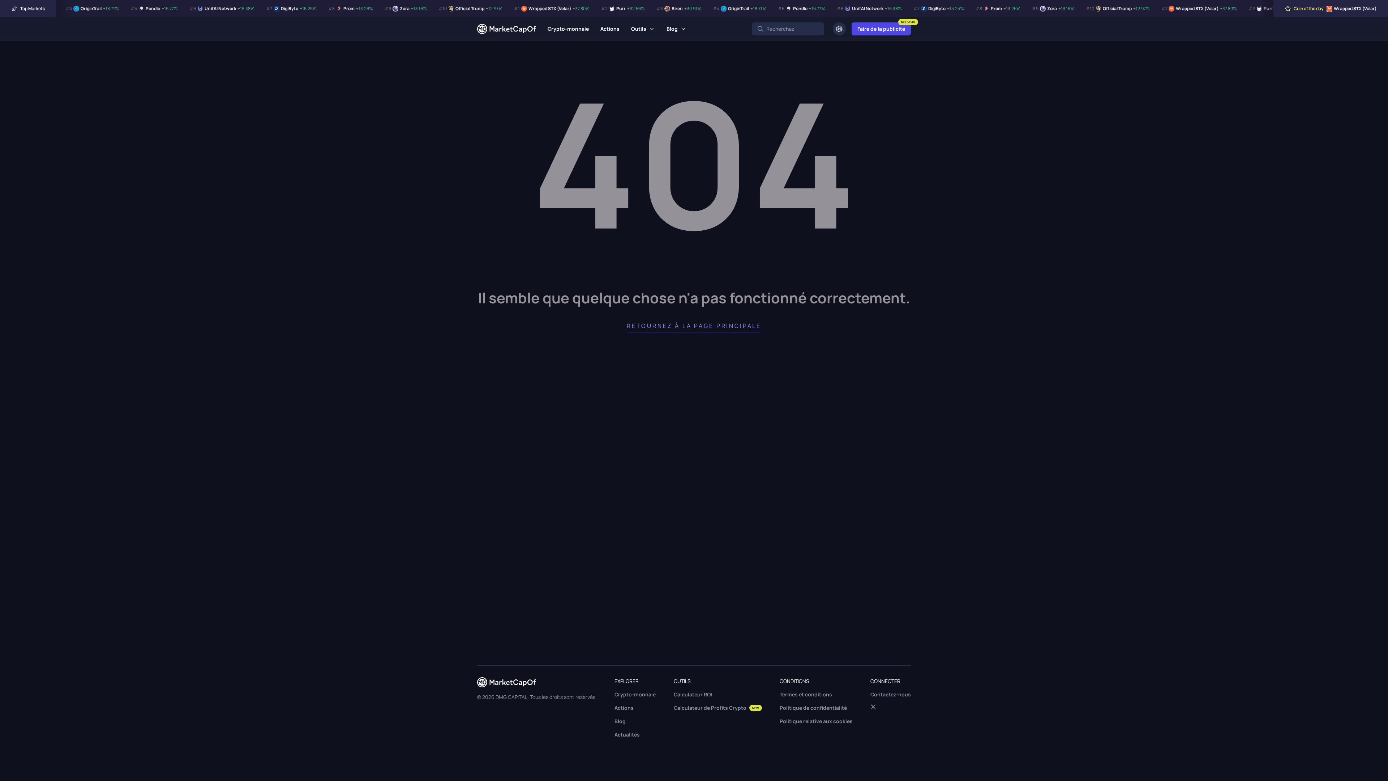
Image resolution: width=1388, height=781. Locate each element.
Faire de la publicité (881, 28)
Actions (610, 28)
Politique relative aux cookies (816, 721)
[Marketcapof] (506, 29)
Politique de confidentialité (813, 707)
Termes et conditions (806, 694)
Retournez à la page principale (694, 326)
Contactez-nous (890, 694)
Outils (638, 28)
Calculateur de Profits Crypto (716, 707)
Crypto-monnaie (568, 28)
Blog (672, 28)
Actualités (627, 734)
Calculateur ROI (693, 694)
